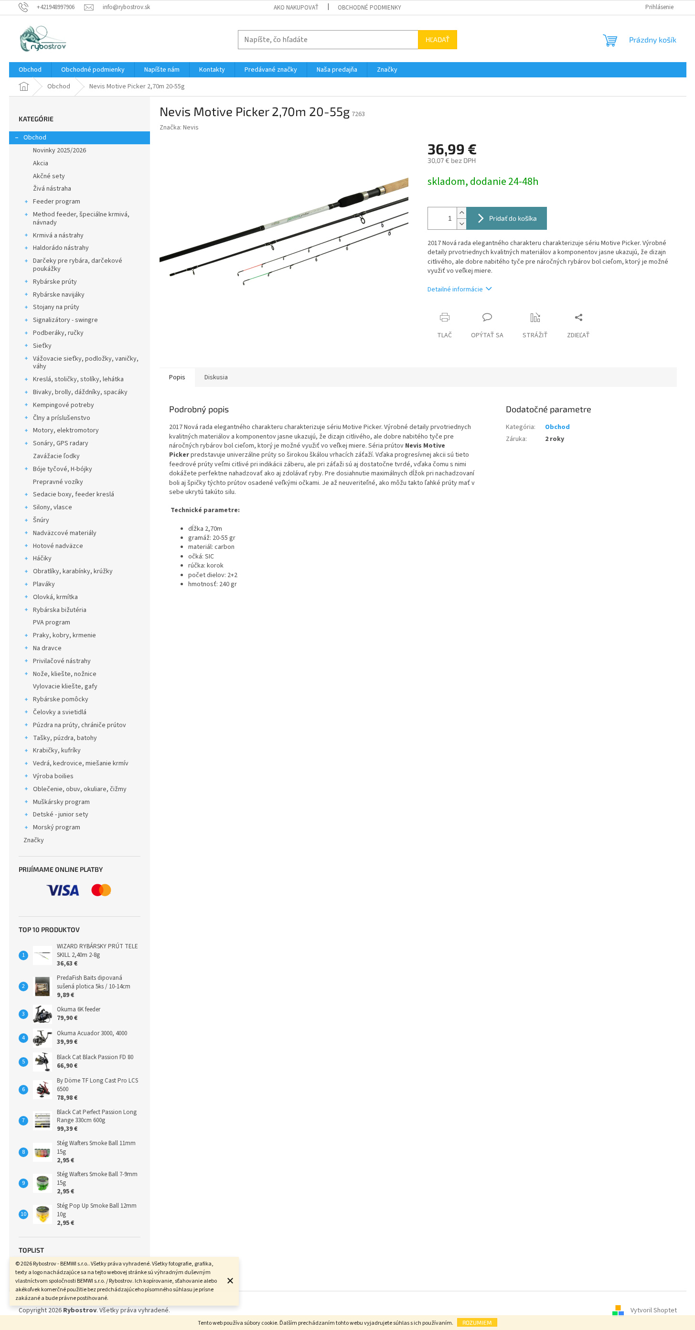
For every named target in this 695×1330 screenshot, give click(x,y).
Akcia (40, 163)
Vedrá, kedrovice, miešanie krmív (80, 763)
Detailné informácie (455, 289)
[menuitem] (30, 69)
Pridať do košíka (513, 218)
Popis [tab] (177, 377)
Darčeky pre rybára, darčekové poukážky (77, 265)
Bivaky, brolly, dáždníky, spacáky (80, 392)
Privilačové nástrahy (62, 661)
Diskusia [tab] (216, 377)
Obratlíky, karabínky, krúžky (73, 571)
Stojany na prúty (56, 307)
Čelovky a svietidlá (59, 712)
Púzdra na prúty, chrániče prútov (79, 725)
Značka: (179, 127)
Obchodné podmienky (369, 7)
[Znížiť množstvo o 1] (461, 223)
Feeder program (56, 201)
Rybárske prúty (55, 282)
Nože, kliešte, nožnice (64, 674)
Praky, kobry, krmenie (64, 635)
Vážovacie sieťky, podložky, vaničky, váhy (86, 363)
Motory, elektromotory (66, 430)
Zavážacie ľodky (56, 456)
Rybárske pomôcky (60, 699)
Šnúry (41, 520)
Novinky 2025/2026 (59, 150)
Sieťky (42, 346)
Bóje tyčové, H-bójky (62, 469)
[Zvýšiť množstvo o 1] (461, 212)
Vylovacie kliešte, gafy (65, 686)
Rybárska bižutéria (59, 610)
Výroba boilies (53, 776)
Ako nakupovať (296, 7)
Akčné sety (49, 176)
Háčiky (42, 558)
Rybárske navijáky (59, 295)
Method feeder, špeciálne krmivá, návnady (81, 218)
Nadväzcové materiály (64, 533)
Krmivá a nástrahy (58, 235)
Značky (33, 840)
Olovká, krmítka (55, 597)
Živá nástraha (52, 188)
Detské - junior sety (60, 814)
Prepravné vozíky (58, 482)
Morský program (56, 827)
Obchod (34, 137)
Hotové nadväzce (58, 546)
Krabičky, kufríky (57, 750)
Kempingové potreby (63, 405)
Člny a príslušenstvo (61, 418)
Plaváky (44, 584)
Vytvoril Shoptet (654, 1310)
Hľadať (437, 39)
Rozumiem (477, 1322)
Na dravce (47, 648)
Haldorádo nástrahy (61, 248)
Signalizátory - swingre (65, 320)
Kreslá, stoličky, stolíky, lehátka (78, 379)
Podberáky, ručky (58, 333)
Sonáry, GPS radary (60, 443)
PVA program (51, 622)
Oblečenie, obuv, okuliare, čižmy (80, 789)
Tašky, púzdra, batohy (65, 738)
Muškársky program (61, 802)
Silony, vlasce (52, 507)
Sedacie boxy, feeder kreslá (73, 494)
